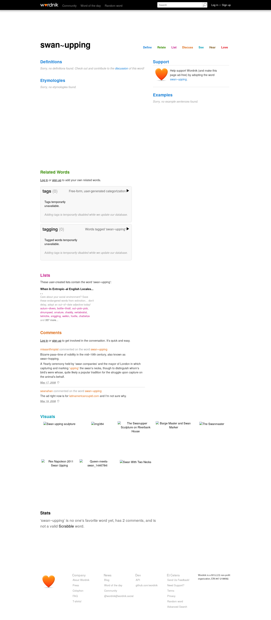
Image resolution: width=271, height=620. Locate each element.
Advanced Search (177, 606)
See (201, 47)
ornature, (59, 312)
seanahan (46, 391)
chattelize (84, 316)
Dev (138, 575)
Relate (161, 47)
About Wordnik (81, 580)
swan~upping (178, 79)
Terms (170, 590)
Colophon (78, 590)
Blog (106, 580)
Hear (212, 47)
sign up (56, 180)
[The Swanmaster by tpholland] (211, 423)
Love (224, 47)
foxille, (75, 316)
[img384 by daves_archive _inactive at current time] (97, 423)
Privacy (171, 596)
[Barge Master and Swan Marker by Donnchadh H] (173, 425)
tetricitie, (45, 316)
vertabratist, (81, 312)
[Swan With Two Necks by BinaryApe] (135, 461)
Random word (113, 5)
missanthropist (49, 349)
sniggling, (56, 316)
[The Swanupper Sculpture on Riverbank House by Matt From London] (135, 427)
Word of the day (91, 5)
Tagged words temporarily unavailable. (60, 242)
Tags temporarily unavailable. (54, 204)
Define (147, 47)
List (174, 47)
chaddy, (69, 312)
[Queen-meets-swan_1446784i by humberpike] (97, 463)
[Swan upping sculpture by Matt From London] (59, 423)
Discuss (187, 47)
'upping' (74, 368)
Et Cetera (173, 575)
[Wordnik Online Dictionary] (49, 5)
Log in (44, 180)
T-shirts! (77, 601)
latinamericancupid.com (84, 396)
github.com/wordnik (147, 585)
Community (69, 5)
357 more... (51, 320)
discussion (121, 68)
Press (76, 585)
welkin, (66, 316)
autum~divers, (48, 308)
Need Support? (175, 585)
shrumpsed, (47, 312)
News (107, 575)
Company (79, 575)
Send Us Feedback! (178, 580)
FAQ (75, 596)
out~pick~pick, (80, 308)
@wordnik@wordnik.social (119, 596)
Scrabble (66, 526)
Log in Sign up (221, 5)
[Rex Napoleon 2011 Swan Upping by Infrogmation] (59, 463)
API (138, 580)
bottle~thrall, (64, 308)
